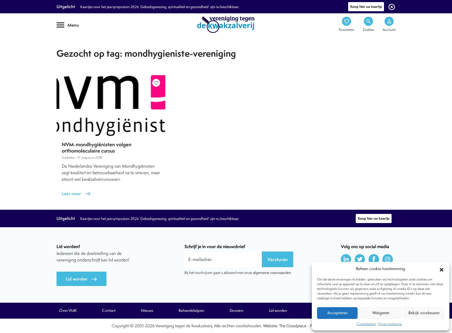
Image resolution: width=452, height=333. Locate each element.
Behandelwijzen (191, 310)
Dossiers (237, 310)
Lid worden (81, 279)
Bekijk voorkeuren (423, 313)
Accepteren (337, 313)
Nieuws (147, 310)
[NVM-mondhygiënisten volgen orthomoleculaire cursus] (110, 105)
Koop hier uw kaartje (366, 6)
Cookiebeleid (366, 324)
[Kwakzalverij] (226, 24)
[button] (441, 269)
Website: (270, 326)
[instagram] (387, 259)
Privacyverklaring (390, 324)
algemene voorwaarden (272, 272)
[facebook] (374, 259)
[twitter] (360, 259)
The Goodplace (292, 326)
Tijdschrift (74, 46)
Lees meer (76, 194)
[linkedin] (346, 259)
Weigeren (380, 313)
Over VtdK (68, 310)
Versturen (277, 259)
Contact (109, 310)
